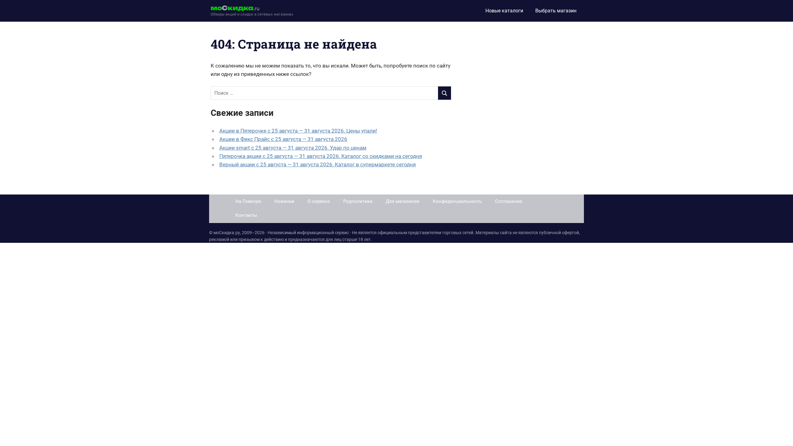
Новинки (284, 201)
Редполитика (357, 201)
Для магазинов (402, 201)
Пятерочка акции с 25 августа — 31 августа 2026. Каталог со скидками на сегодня (320, 156)
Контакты (246, 215)
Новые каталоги (504, 11)
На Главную (248, 201)
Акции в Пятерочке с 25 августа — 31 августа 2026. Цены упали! (298, 131)
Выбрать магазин (555, 11)
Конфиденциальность (457, 201)
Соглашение (508, 201)
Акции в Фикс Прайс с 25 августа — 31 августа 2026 (283, 139)
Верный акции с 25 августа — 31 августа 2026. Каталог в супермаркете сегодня (317, 164)
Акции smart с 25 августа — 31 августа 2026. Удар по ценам (292, 148)
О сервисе (319, 201)
